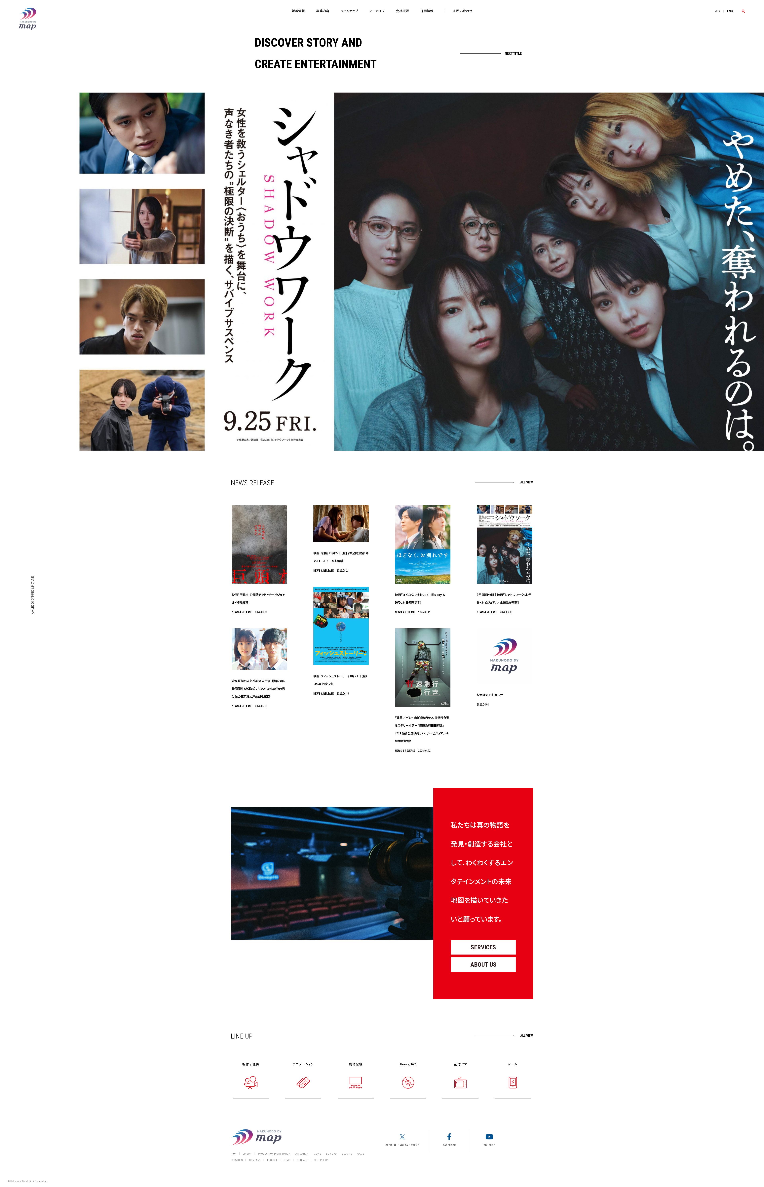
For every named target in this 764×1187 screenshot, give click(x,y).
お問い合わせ (462, 10)
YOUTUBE (489, 1145)
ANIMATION (301, 1153)
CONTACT (302, 1160)
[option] (421, 272)
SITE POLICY (322, 1160)
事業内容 (322, 10)
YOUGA (404, 1145)
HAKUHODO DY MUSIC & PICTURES (32, 594)
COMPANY (255, 1160)
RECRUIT (272, 1160)
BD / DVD (331, 1153)
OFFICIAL (391, 1145)
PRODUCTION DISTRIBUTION (274, 1153)
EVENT (415, 1145)
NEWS (287, 1160)
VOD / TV (347, 1153)
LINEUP (247, 1153)
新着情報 (298, 10)
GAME (360, 1153)
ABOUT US (483, 964)
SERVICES (483, 947)
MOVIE (317, 1153)
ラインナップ (349, 10)
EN (730, 11)
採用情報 (427, 10)
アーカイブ (377, 10)
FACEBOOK (449, 1145)
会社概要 (402, 10)
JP (717, 11)
